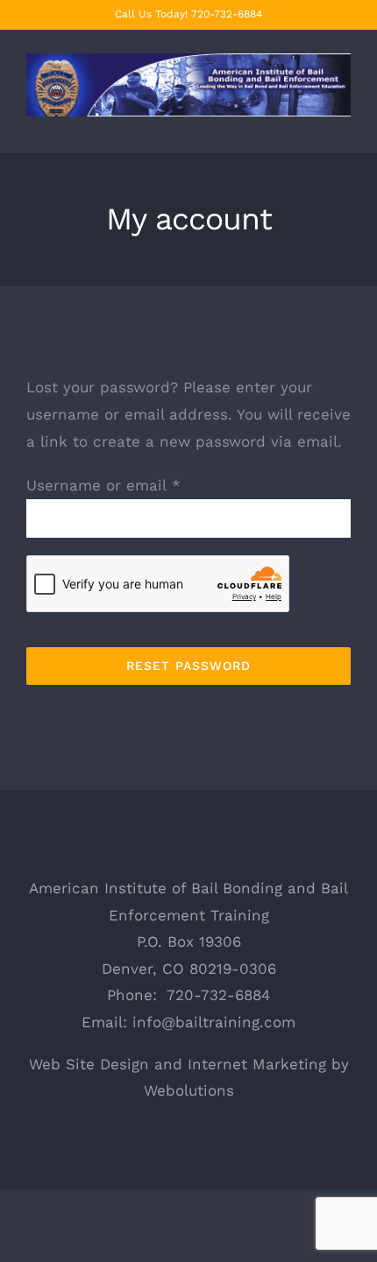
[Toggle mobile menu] (344, 125)
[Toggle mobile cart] (312, 125)
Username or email (103, 485)
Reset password (188, 666)
